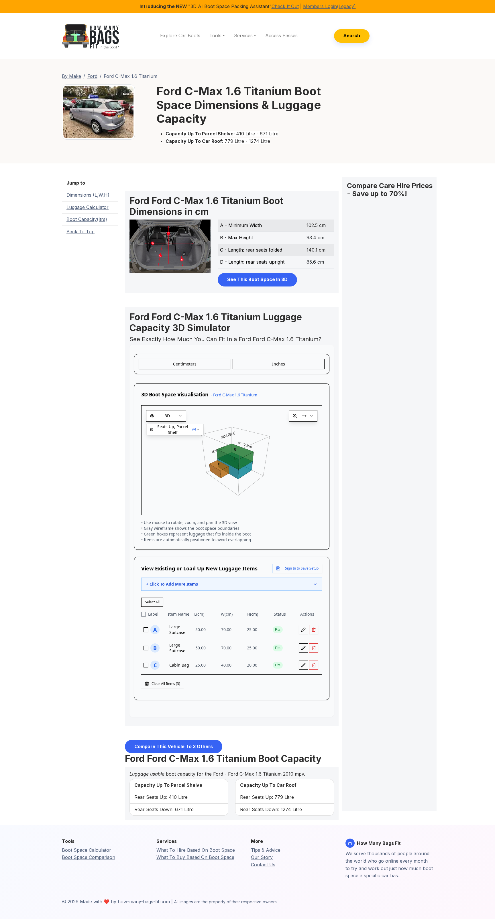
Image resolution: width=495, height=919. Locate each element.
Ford (92, 76)
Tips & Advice (265, 850)
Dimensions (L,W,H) (87, 195)
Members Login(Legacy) (329, 6)
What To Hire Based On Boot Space (195, 850)
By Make (71, 76)
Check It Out (285, 6)
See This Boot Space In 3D (257, 279)
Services (243, 35)
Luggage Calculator (87, 207)
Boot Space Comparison (88, 857)
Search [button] (351, 35)
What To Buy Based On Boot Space (195, 857)
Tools (215, 35)
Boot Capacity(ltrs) (86, 219)
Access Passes (281, 35)
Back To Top (80, 231)
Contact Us (263, 864)
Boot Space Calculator (86, 850)
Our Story (262, 857)
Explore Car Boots (180, 35)
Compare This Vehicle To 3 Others (173, 746)
